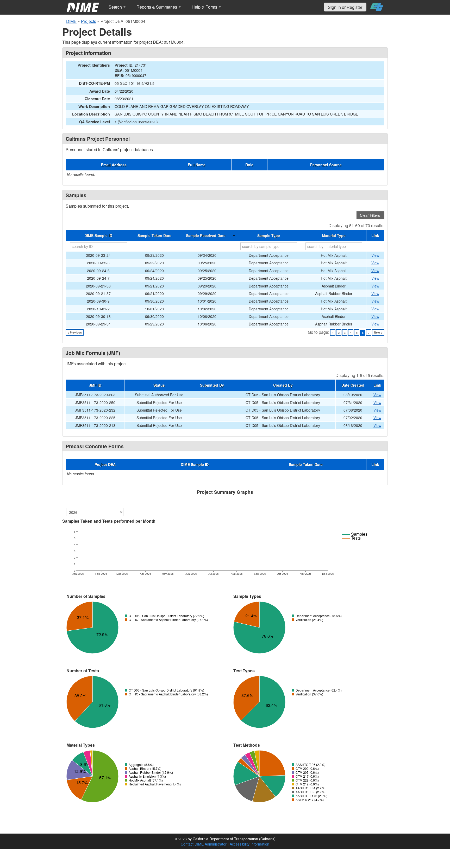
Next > (378, 332)
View (375, 255)
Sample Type (268, 235)
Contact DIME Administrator (204, 844)
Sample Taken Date (154, 235)
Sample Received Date (206, 235)
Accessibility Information (249, 844)
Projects (88, 21)
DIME (71, 21)
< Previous (74, 332)
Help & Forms (205, 7)
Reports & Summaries (157, 7)
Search (116, 7)
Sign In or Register (345, 7)
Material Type (334, 235)
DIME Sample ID (98, 235)
